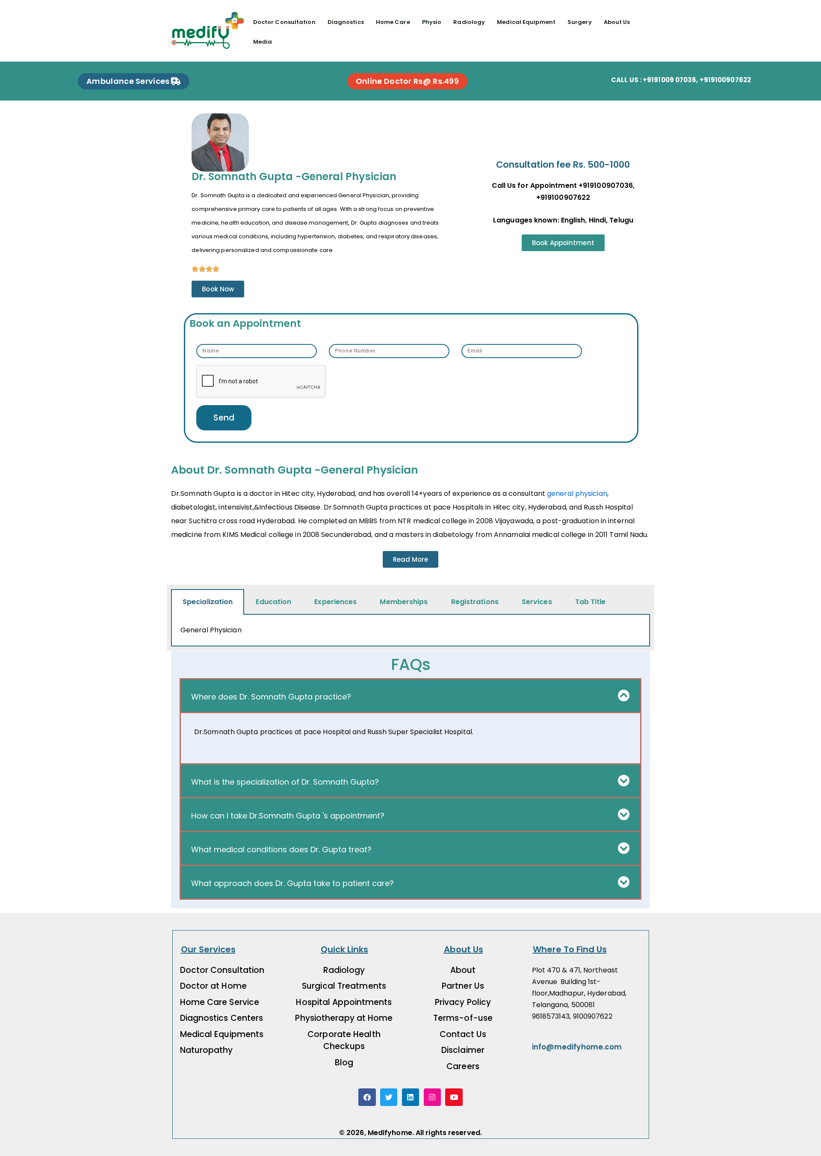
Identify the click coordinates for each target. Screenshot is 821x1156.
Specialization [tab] (208, 602)
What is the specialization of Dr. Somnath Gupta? (285, 782)
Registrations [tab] (475, 602)
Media (262, 42)
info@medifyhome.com (577, 1047)
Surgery (579, 22)
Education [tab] (273, 602)
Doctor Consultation (284, 22)
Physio (432, 22)
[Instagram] (432, 1097)
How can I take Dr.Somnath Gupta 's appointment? (287, 815)
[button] (410, 695)
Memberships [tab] (404, 602)
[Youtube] (454, 1097)
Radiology (469, 22)
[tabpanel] (410, 630)
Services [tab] (537, 602)
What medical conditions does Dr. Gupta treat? (281, 849)
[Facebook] (367, 1097)
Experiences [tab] (335, 602)
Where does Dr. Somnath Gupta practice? (271, 696)
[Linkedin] (410, 1097)
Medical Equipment (526, 22)
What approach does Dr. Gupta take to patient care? (292, 883)
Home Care (393, 22)
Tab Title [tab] (590, 602)
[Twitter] (389, 1097)
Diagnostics (346, 22)
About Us (617, 22)
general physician (577, 493)
